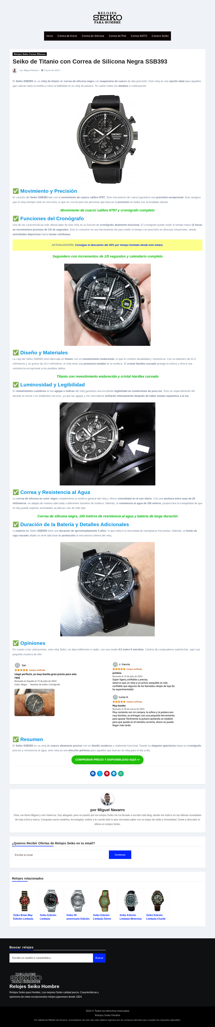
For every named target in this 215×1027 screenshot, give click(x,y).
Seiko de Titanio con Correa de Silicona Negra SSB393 (90, 61)
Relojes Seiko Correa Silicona (29, 54)
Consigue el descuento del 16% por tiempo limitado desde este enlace (119, 245)
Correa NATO (139, 36)
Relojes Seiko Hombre (34, 986)
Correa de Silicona (93, 36)
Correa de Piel (117, 36)
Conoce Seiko (160, 36)
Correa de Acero (67, 36)
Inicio (49, 36)
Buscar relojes (21, 947)
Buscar (99, 958)
